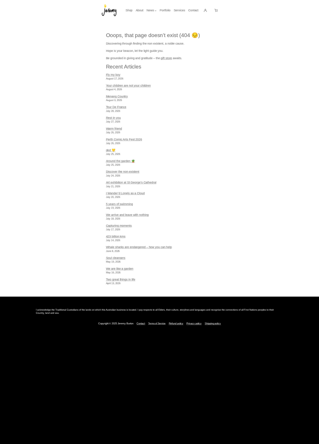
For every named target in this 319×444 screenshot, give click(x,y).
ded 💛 (110, 150)
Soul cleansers (115, 258)
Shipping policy (213, 323)
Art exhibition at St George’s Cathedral (131, 182)
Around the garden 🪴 (120, 161)
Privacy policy (194, 323)
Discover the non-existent (122, 171)
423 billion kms (116, 236)
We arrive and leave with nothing (127, 215)
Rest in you (113, 117)
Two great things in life (120, 279)
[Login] (205, 10)
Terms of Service (156, 323)
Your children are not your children (128, 85)
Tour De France (116, 107)
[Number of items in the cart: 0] (216, 10)
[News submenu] (156, 10)
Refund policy (176, 323)
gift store (166, 58)
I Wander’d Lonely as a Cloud (125, 193)
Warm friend (114, 128)
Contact (141, 323)
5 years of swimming (119, 204)
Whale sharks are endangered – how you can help (139, 247)
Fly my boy (113, 74)
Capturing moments (119, 225)
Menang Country (117, 96)
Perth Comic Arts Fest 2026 (124, 139)
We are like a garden (119, 268)
